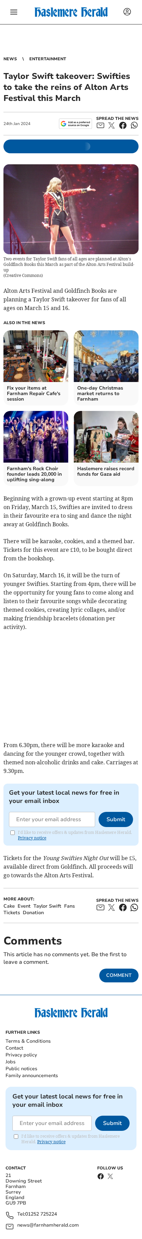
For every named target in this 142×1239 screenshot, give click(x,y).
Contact (14, 1048)
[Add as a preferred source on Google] (75, 123)
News (10, 59)
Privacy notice (32, 837)
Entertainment (47, 59)
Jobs (11, 1062)
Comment (119, 975)
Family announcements (32, 1075)
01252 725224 (41, 1214)
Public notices (21, 1068)
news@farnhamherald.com (48, 1225)
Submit (115, 819)
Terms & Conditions (28, 1041)
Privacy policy (21, 1055)
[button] (14, 12)
